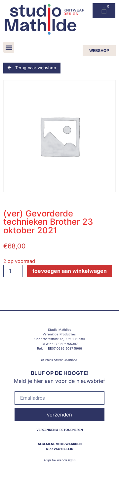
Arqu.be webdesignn (60, 460)
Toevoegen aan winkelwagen (69, 271)
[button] (8, 47)
